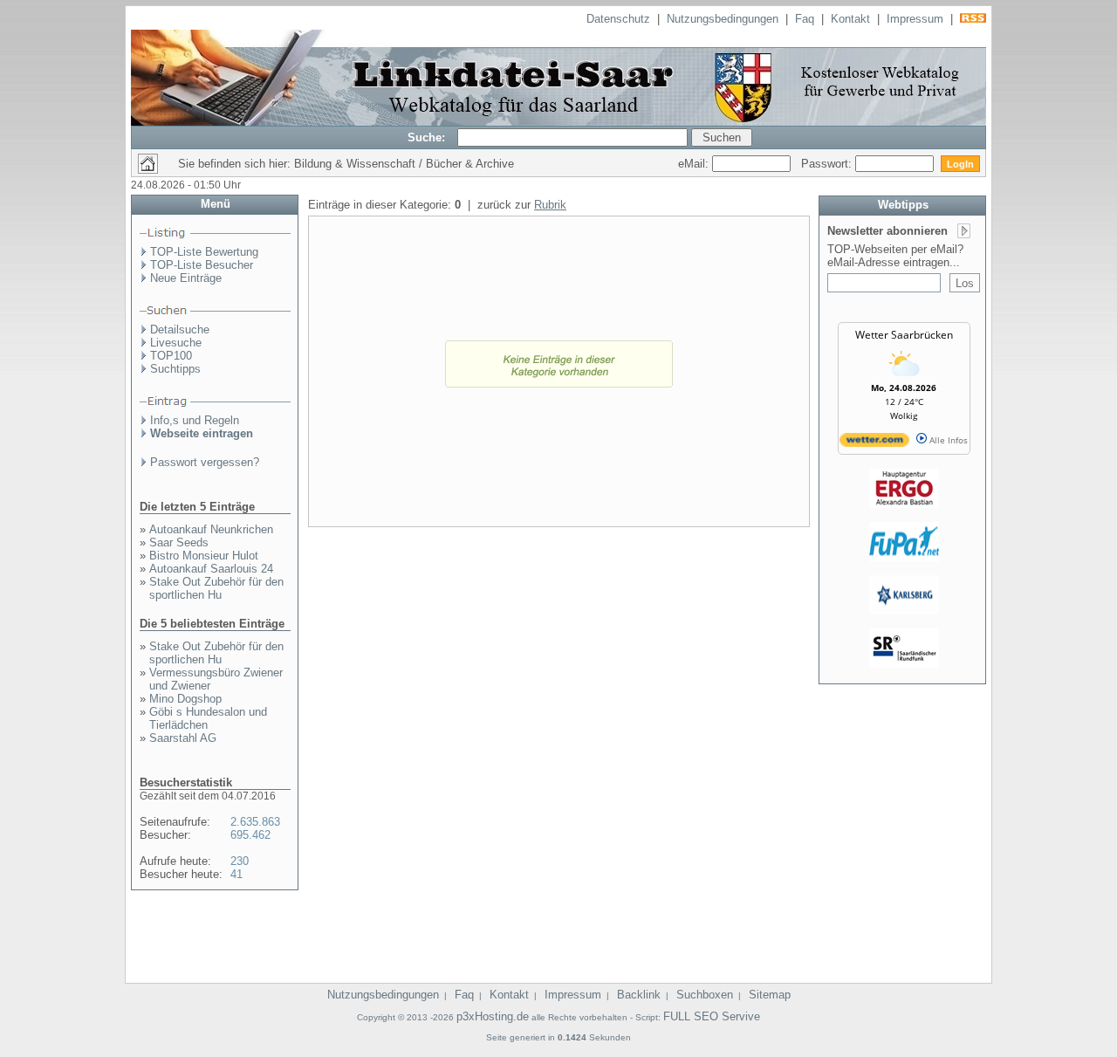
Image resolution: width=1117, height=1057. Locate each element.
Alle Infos (947, 440)
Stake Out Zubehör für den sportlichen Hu (216, 588)
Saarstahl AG (182, 738)
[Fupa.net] (904, 558)
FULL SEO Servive (711, 1016)
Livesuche (176, 342)
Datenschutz (618, 18)
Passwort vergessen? (204, 462)
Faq (804, 18)
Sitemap (770, 994)
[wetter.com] (874, 443)
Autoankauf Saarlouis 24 (211, 568)
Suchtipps (175, 368)
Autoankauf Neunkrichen (211, 529)
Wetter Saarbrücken (904, 334)
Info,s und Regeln (194, 420)
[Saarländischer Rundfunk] (904, 664)
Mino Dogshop (185, 698)
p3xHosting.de (492, 1016)
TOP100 (171, 355)
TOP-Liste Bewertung (204, 251)
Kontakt (850, 18)
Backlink (639, 994)
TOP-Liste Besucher (201, 264)
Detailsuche (179, 329)
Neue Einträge (186, 278)
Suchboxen (704, 994)
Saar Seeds (179, 542)
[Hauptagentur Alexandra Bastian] (904, 504)
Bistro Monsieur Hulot (203, 555)
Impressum (915, 18)
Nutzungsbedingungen (722, 18)
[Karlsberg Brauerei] (904, 611)
